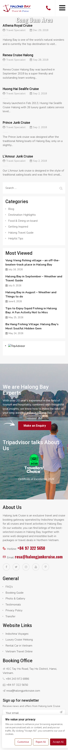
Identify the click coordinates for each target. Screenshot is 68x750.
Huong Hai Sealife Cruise (21, 89)
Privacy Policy (13, 610)
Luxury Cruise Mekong (19, 639)
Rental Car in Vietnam (18, 645)
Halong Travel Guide (21, 232)
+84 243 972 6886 (17, 679)
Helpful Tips (15, 238)
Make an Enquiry (35, 425)
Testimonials (13, 604)
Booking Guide (14, 593)
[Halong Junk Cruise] (17, 8)
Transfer (10, 616)
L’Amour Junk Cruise (18, 156)
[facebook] (6, 567)
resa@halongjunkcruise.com (39, 556)
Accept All (58, 742)
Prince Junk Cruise (16, 122)
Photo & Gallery (15, 598)
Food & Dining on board (23, 221)
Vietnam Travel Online (19, 651)
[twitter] (16, 567)
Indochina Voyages (16, 634)
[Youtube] (35, 567)
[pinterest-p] (45, 567)
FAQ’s (9, 587)
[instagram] (26, 567)
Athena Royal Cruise (17, 25)
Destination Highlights (22, 215)
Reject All (41, 742)
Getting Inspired (18, 226)
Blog (11, 209)
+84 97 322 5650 (31, 548)
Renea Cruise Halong (18, 55)
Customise (23, 742)
